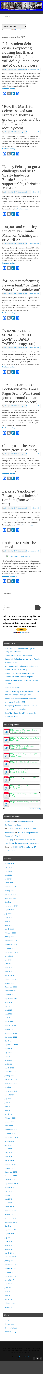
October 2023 (10, 994)
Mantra (21, 1357)
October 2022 (10, 1041)
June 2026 (8, 871)
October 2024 (10, 948)
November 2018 (11, 1222)
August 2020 (9, 1141)
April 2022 (8, 1064)
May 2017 (8, 1291)
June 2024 (8, 964)
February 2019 (10, 1210)
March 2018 (9, 1253)
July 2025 (8, 913)
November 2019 (11, 1176)
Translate (18, 30)
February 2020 (10, 1164)
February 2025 (10, 933)
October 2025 (10, 902)
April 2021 (8, 1110)
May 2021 (8, 1106)
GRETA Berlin (10, 821)
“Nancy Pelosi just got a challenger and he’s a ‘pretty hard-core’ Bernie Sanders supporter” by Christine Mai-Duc (21, 177)
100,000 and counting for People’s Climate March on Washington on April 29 (20, 233)
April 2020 (8, 1156)
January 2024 (10, 983)
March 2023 (9, 1021)
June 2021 (8, 1102)
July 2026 (8, 867)
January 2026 (10, 890)
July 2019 (8, 1191)
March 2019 (9, 1207)
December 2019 (11, 1172)
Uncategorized (22, 69)
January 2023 (10, 1029)
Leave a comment (33, 69)
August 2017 (9, 1280)
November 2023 (11, 991)
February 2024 (10, 979)
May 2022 (8, 1060)
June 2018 (8, 1241)
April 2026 (8, 879)
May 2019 (8, 1199)
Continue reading (9, 88)
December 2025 (11, 894)
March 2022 (9, 1068)
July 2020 (8, 1145)
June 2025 (8, 917)
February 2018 (10, 1257)
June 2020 (8, 1149)
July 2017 (8, 1284)
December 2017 (11, 1264)
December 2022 (11, 1033)
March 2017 (9, 1299)
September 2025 (11, 906)
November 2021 (11, 1083)
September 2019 (11, 1183)
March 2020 (9, 1160)
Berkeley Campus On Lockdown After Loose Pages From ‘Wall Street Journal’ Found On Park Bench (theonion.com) (21, 393)
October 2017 (10, 1272)
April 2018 (8, 1249)
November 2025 (11, 898)
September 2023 (11, 998)
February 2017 (10, 1303)
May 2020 (8, 1153)
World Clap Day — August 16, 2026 (23, 829)
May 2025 (8, 921)
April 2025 (8, 925)
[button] (4, 809)
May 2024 (8, 967)
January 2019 (10, 1214)
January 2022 (10, 1075)
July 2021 (8, 1099)
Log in (7, 1320)
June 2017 (8, 1288)
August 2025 (9, 910)
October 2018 (10, 1226)
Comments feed (11, 1328)
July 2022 (8, 1052)
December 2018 (11, 1218)
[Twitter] (37, 4)
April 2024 (8, 971)
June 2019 (8, 1195)
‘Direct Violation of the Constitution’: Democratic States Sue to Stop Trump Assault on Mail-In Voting (22, 658)
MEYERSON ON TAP (12, 687)
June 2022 (8, 1056)
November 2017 (11, 1268)
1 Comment (35, 192)
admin (6, 69)
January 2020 (10, 1168)
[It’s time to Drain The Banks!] (21, 557)
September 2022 (11, 1045)
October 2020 (10, 1133)
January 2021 (10, 1122)
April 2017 (8, 1295)
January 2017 (10, 1307)
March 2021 (9, 1114)
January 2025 (10, 937)
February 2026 (10, 886)
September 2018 (11, 1230)
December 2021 (11, 1079)
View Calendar (34, 809)
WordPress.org (10, 1332)
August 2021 (9, 1095)
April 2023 (8, 1018)
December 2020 (11, 1126)
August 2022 (9, 1048)
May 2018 (8, 1245)
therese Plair (9, 832)
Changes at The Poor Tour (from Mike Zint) (19, 448)
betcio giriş (9, 840)
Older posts (7, 593)
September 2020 (11, 1137)
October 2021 (10, 1087)
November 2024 (11, 944)
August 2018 (9, 1234)
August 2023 (9, 1002)
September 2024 (11, 952)
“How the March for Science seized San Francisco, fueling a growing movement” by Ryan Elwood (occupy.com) (21, 117)
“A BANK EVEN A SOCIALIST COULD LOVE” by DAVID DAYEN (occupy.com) (19, 337)
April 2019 (8, 1203)
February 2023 (10, 1025)
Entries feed (9, 1324)
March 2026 (9, 883)
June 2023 (8, 1010)
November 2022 (11, 1037)
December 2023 (11, 987)
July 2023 (8, 1006)
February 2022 (10, 1072)
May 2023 (8, 1014)
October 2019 (10, 1180)
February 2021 (10, 1118)
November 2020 (11, 1129)
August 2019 (9, 1187)
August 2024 (9, 956)
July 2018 (8, 1237)
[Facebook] (34, 4)
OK (37, 608)
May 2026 (8, 875)
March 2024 (9, 975)
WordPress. (28, 1357)
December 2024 (11, 940)
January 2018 (10, 1261)
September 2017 (11, 1276)
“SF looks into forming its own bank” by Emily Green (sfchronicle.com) (21, 285)
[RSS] (40, 4)
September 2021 (11, 1091)
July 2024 (8, 960)
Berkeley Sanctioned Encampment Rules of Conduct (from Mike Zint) (20, 497)
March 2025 (9, 929)
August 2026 (9, 863)
